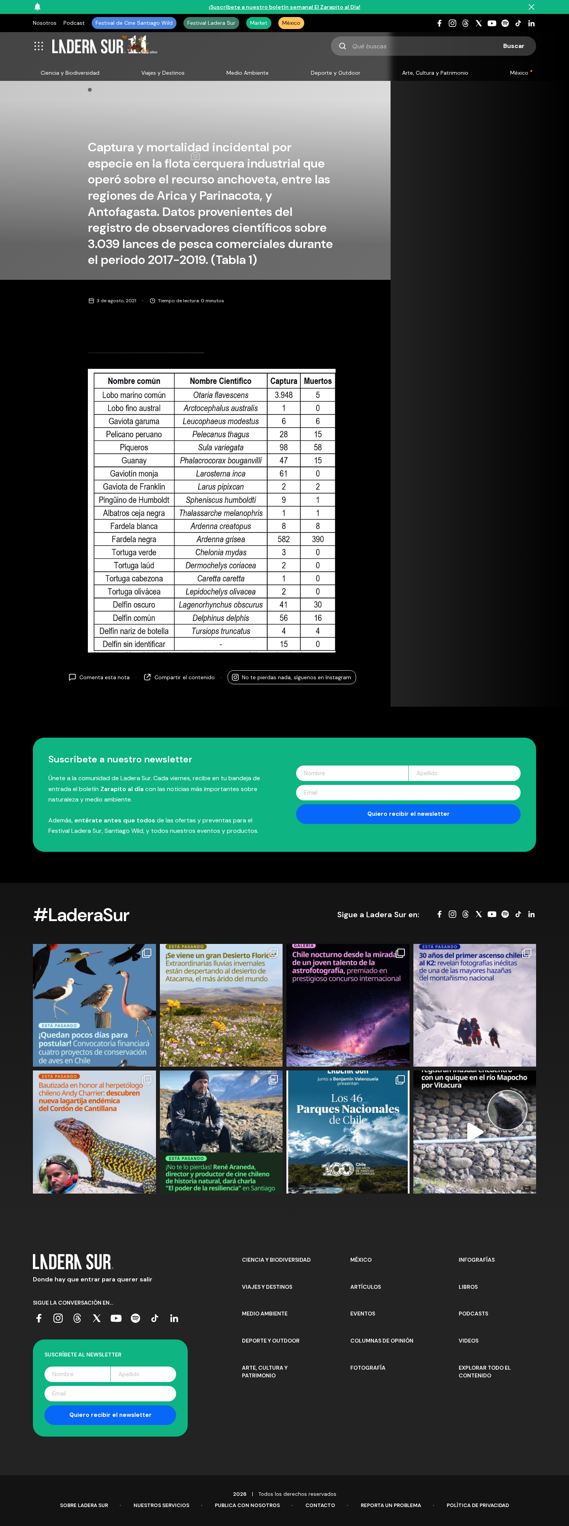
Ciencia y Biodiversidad (70, 72)
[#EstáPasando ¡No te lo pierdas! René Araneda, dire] (221, 1132)
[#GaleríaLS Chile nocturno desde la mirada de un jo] (348, 1005)
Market (258, 22)
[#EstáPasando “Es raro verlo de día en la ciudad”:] (474, 1132)
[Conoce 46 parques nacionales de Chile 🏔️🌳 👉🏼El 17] (348, 1132)
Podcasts (473, 1313)
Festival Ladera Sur (211, 22)
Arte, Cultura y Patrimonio (435, 72)
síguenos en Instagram (296, 677)
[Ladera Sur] (105, 46)
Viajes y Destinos (163, 72)
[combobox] (433, 46)
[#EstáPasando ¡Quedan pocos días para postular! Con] (94, 1005)
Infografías (477, 1259)
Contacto (320, 1505)
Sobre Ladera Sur (84, 1505)
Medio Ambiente (247, 72)
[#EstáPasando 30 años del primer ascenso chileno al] (474, 1005)
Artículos (365, 1286)
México (291, 22)
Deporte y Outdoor (335, 72)
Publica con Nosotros (247, 1505)
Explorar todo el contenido (485, 1371)
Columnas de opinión (381, 1340)
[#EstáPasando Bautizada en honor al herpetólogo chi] (94, 1132)
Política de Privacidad (478, 1505)
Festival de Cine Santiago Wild (134, 22)
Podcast (74, 22)
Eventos (362, 1313)
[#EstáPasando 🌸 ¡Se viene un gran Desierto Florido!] (221, 1005)
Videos (468, 1340)
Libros (468, 1286)
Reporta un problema (391, 1505)
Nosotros (45, 22)
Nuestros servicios (161, 1505)
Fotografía (368, 1367)
